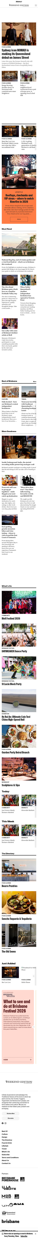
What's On (6, 1152)
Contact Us (6, 1163)
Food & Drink (7, 1143)
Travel (4, 1149)
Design (4, 1137)
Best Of (4, 1131)
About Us (5, 1160)
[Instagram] (5, 1123)
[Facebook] (3, 1123)
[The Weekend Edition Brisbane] (19, 5)
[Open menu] (36, 5)
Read (19, 219)
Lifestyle (5, 1146)
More (34, 381)
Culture (5, 1134)
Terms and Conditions (10, 1157)
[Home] (19, 1)
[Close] (35, 1234)
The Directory (7, 1140)
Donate (10, 1118)
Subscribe (10, 1113)
